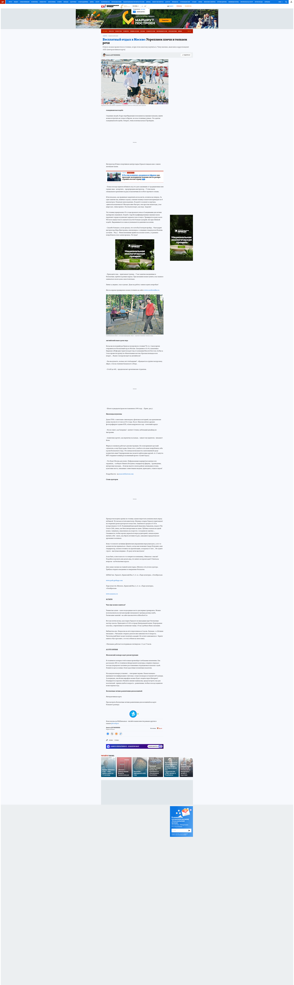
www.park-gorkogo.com (114, 580)
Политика (34, 2)
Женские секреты (209, 2)
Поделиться (187, 55)
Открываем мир (185, 2)
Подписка (188, 6)
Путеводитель (222, 2)
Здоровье (73, 2)
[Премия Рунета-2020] (124, 6)
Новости (111, 31)
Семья (200, 2)
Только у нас (118, 31)
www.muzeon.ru (112, 594)
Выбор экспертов (157, 2)
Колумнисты (105, 2)
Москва (111, 740)
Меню (2, 2)
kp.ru (160, 728)
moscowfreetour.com (126, 474)
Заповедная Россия (161, 31)
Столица (117, 740)
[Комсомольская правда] (110, 6)
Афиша (148, 2)
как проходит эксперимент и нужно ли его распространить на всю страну (141, 177)
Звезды (65, 2)
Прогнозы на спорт (246, 2)
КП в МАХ (142, 31)
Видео (16, 2)
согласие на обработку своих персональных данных (180, 834)
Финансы (175, 2)
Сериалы (267, 2)
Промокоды (259, 2)
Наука (92, 2)
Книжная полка (233, 2)
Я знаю (194, 2)
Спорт (97, 2)
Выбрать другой (140, 11)
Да (134, 11)
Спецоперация (24, 2)
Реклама (179, 6)
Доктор (167, 2)
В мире (59, 2)
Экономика (52, 2)
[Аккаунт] (291, 2)
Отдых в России (150, 31)
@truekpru (115, 723)
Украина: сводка (134, 31)
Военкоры (126, 31)
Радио (171, 6)
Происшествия (116, 2)
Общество (43, 2)
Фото (10, 2)
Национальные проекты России (133, 2)
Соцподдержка (83, 2)
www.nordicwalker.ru (151, 290)
